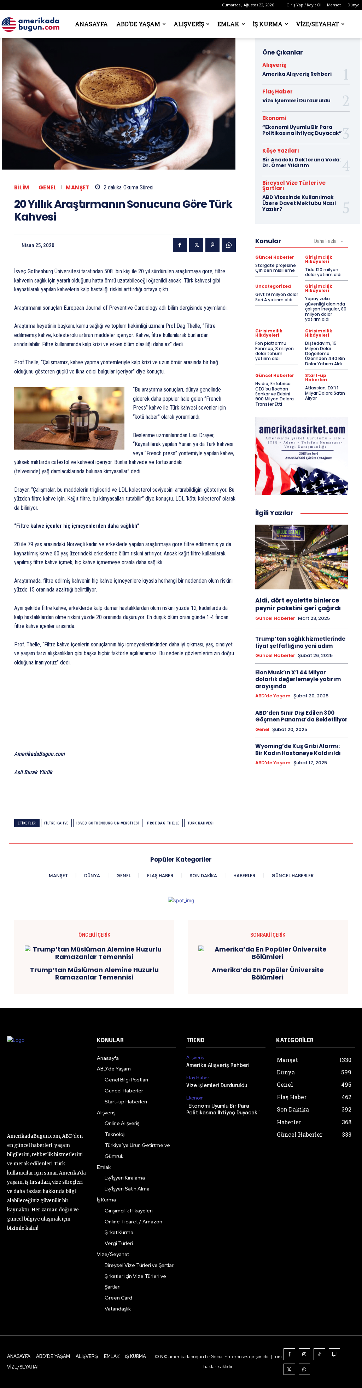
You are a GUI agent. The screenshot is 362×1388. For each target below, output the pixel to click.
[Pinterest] (212, 245)
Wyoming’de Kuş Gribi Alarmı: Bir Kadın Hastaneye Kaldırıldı (298, 749)
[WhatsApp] (229, 245)
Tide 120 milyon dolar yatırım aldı (323, 272)
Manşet (334, 4)
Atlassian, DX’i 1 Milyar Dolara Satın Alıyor (325, 393)
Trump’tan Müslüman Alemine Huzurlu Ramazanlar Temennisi (94, 973)
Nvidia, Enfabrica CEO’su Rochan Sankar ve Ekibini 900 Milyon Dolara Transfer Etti (274, 394)
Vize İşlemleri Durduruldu (296, 100)
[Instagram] (304, 1354)
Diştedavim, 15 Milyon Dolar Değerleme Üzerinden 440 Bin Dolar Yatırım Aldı (325, 353)
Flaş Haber (277, 91)
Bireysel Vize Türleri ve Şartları (294, 185)
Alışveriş (189, 24)
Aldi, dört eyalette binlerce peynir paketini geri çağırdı (298, 604)
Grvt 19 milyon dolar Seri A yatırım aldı (276, 296)
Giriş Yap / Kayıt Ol (303, 4)
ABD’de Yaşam (138, 24)
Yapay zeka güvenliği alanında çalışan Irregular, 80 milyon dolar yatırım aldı (325, 309)
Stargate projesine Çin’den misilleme (275, 267)
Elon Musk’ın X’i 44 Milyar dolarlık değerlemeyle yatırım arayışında (298, 679)
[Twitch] (334, 1354)
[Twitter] (196, 245)
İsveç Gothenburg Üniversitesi (108, 823)
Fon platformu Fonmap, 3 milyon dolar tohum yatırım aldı (274, 350)
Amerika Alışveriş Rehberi (297, 74)
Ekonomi (274, 118)
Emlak (228, 24)
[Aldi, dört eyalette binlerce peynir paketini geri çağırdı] (301, 557)
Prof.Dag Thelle (163, 823)
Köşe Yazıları (280, 150)
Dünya (354, 4)
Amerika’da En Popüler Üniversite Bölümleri (268, 973)
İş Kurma (267, 24)
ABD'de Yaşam (273, 696)
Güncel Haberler (274, 257)
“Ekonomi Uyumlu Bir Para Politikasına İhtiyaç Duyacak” (302, 130)
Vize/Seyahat (317, 24)
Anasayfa (91, 24)
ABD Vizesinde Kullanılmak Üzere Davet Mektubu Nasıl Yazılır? (299, 203)
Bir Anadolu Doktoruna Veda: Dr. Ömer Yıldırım (301, 162)
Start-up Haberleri (316, 377)
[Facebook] (180, 245)
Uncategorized (273, 286)
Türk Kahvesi (200, 823)
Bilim (21, 187)
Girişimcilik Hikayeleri (318, 259)
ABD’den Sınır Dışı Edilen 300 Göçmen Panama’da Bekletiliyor (301, 716)
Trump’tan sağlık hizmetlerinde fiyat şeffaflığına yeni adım (300, 642)
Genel (48, 187)
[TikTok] (319, 1354)
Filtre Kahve (56, 823)
